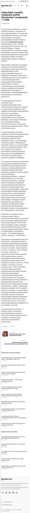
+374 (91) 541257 (8, 502)
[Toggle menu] (27, 5)
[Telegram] (25, 1)
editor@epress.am (7, 504)
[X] (19, 1)
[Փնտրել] (14, 5)
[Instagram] (27, 1)
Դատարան (12, 326)
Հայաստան (5, 326)
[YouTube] (23, 1)
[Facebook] (21, 1)
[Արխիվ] (18, 5)
